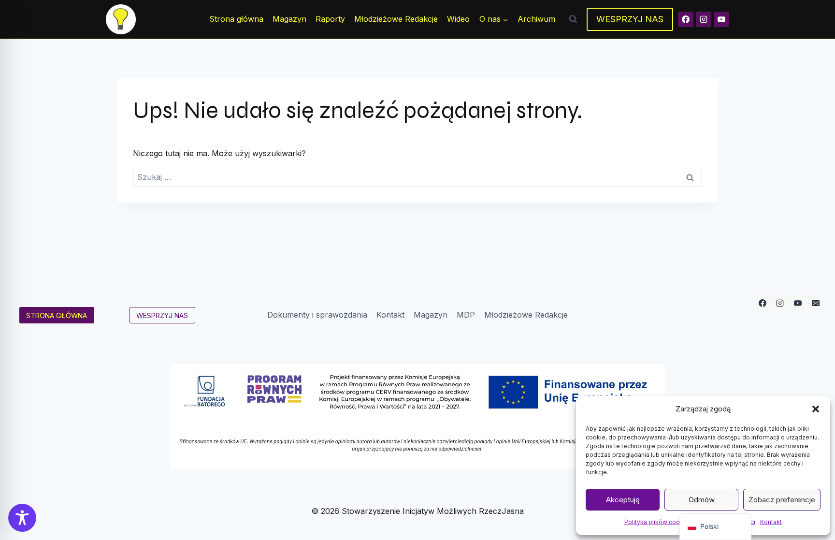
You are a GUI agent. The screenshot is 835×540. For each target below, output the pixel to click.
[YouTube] (721, 19)
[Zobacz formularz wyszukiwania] (573, 19)
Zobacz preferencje (782, 499)
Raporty (330, 19)
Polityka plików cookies (658, 521)
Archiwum (536, 19)
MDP (466, 315)
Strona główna (236, 19)
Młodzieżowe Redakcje (396, 19)
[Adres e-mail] (815, 303)
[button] (816, 409)
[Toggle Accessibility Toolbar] (22, 518)
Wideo (458, 19)
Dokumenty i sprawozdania (317, 315)
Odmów (702, 499)
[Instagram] (703, 19)
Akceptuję (623, 499)
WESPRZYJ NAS (629, 19)
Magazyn (289, 19)
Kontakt (771, 521)
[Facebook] (685, 19)
